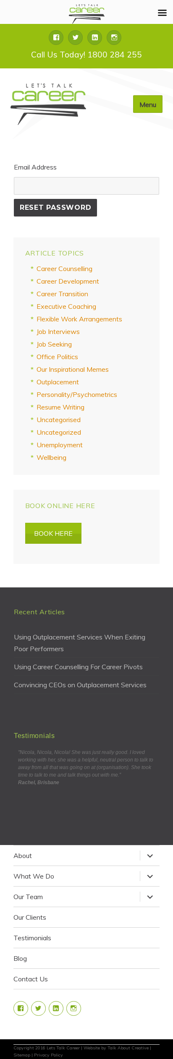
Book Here (53, 533)
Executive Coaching (66, 306)
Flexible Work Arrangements (79, 319)
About (22, 855)
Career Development (68, 281)
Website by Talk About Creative (116, 1048)
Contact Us (30, 979)
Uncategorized (59, 432)
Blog (20, 958)
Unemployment (60, 445)
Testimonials (32, 938)
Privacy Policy (48, 1055)
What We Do (33, 876)
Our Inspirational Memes (73, 369)
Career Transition (62, 294)
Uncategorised (59, 419)
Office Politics (57, 356)
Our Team (28, 896)
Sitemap (21, 1055)
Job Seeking (54, 344)
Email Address (35, 167)
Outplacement (58, 382)
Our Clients (29, 917)
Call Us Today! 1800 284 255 (86, 55)
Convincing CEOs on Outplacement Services (80, 685)
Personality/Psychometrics (77, 394)
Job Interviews (58, 331)
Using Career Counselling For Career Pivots (78, 667)
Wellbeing (51, 457)
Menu (147, 104)
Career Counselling (64, 268)
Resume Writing (60, 407)
